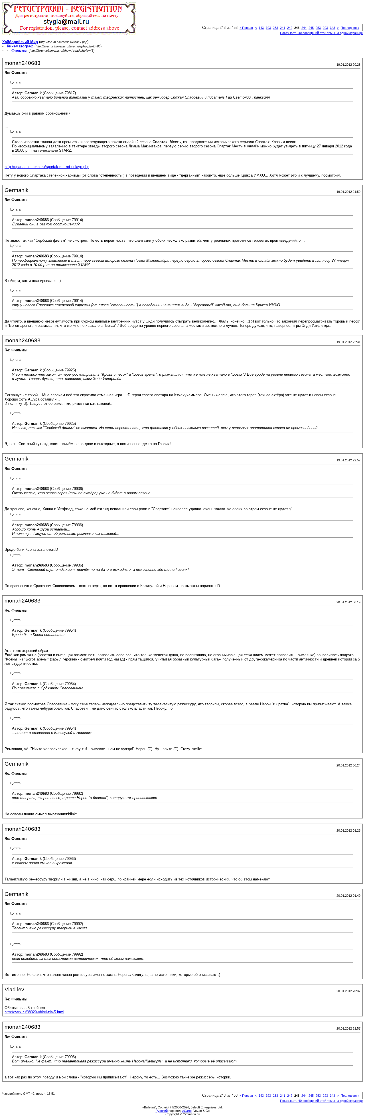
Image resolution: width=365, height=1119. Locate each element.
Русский (162, 1110)
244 (304, 27)
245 (311, 27)
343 (332, 27)
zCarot (187, 1110)
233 (275, 27)
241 (282, 27)
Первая (246, 27)
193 (268, 27)
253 (318, 27)
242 (289, 27)
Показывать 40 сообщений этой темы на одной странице (321, 33)
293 (325, 27)
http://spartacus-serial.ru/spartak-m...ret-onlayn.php (47, 167)
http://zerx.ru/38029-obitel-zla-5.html (34, 1012)
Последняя (350, 27)
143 (261, 27)
